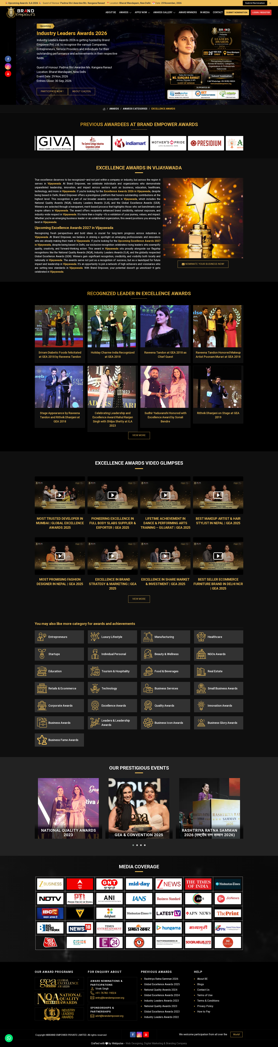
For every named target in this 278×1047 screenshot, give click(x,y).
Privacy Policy (205, 1006)
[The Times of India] (198, 884)
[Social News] (198, 942)
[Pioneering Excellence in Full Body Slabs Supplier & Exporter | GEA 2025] (113, 495)
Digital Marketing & (154, 1043)
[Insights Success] (109, 942)
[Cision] (80, 942)
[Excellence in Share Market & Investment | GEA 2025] (165, 556)
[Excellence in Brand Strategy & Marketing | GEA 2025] (113, 556)
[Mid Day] (139, 884)
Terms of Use (205, 995)
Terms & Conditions (208, 1000)
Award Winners (188, 12)
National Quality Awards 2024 (160, 989)
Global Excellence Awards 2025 (162, 984)
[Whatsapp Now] (9, 1038)
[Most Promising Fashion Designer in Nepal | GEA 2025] (60, 556)
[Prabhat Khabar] (139, 927)
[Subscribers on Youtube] (8, 73)
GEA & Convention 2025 (139, 835)
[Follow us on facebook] (8, 59)
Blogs (200, 984)
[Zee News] (169, 884)
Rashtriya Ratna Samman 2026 (161, 978)
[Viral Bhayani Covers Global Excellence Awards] (80, 913)
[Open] (130, 12)
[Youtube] (146, 1034)
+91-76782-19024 (105, 992)
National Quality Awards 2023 (68, 832)
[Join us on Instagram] (8, 66)
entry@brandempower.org (109, 997)
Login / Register (261, 12)
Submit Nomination (255, 3)
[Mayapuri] (198, 927)
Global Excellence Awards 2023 (162, 1011)
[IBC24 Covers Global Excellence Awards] (50, 913)
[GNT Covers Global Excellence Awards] (109, 884)
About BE (111, 12)
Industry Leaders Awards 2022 (161, 1017)
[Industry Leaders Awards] (59, 1014)
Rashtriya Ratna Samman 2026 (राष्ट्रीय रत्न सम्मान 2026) (209, 832)
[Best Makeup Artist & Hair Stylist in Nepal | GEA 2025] (218, 495)
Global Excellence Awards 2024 (162, 995)
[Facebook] (133, 1034)
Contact (218, 12)
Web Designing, (134, 1043)
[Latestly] (169, 913)
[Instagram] (139, 1034)
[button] (133, 845)
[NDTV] (50, 898)
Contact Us (203, 989)
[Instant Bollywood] (139, 942)
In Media (205, 12)
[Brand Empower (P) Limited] (20, 12)
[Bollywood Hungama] (169, 927)
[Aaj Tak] (50, 942)
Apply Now (141, 12)
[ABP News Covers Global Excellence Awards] (80, 884)
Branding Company (176, 1043)
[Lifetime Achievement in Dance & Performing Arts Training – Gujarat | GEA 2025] (165, 495)
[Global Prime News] (228, 927)
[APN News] (198, 913)
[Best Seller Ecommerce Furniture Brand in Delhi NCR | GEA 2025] (218, 556)
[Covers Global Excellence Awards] (228, 884)
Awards (123, 12)
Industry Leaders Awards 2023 (161, 1000)
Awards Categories (135, 108)
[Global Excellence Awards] (59, 983)
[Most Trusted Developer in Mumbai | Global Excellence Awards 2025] (60, 495)
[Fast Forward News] (169, 942)
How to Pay (203, 1011)
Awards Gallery (162, 12)
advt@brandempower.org (109, 1015)
